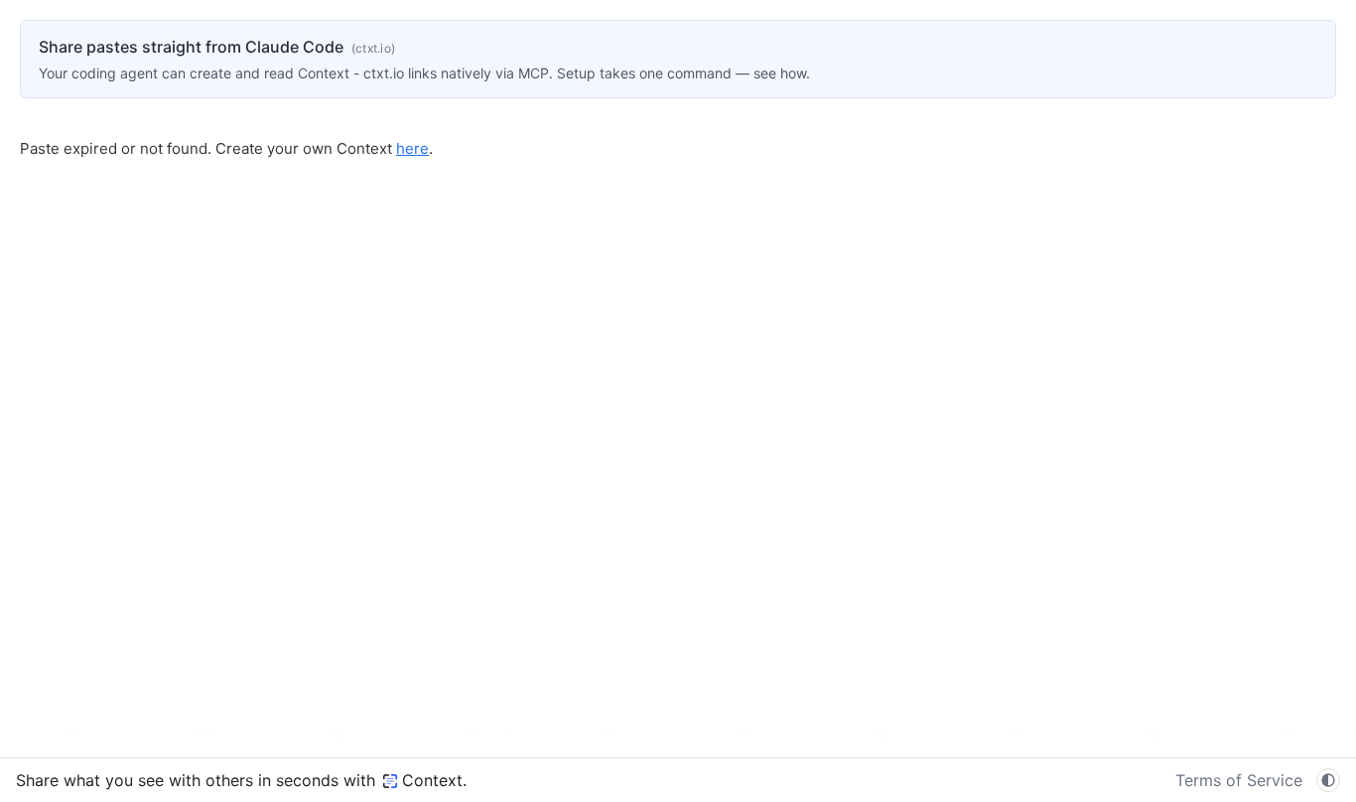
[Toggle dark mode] (1328, 780)
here (412, 148)
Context (432, 780)
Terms (1238, 780)
